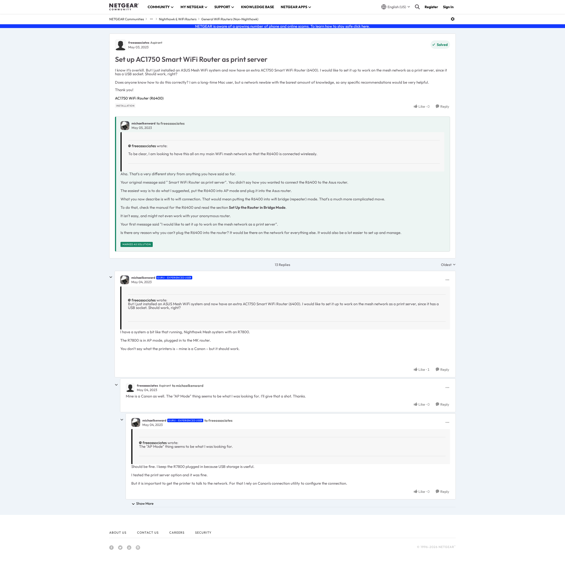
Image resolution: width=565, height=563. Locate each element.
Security (203, 533)
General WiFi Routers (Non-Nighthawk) (229, 19)
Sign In (448, 7)
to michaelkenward (187, 385)
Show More (145, 503)
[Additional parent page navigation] (151, 19)
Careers (177, 533)
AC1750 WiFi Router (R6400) (139, 98)
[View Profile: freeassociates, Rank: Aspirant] (120, 44)
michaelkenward (143, 123)
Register (431, 7)
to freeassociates (170, 123)
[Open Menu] (453, 19)
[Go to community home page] (124, 6)
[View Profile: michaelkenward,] (125, 125)
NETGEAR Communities (126, 19)
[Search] (417, 6)
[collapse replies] (110, 277)
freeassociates (138, 42)
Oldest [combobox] (448, 264)
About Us (117, 533)
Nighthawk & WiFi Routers (177, 19)
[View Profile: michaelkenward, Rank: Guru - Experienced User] (124, 279)
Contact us (148, 533)
